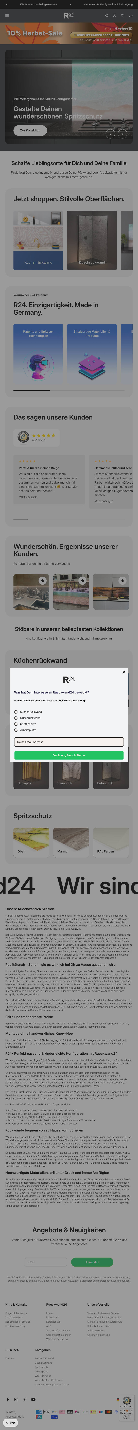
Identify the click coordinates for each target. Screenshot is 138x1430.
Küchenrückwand (31, 711)
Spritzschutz (28, 724)
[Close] (124, 672)
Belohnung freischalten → (69, 755)
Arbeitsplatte (28, 730)
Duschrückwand (30, 718)
